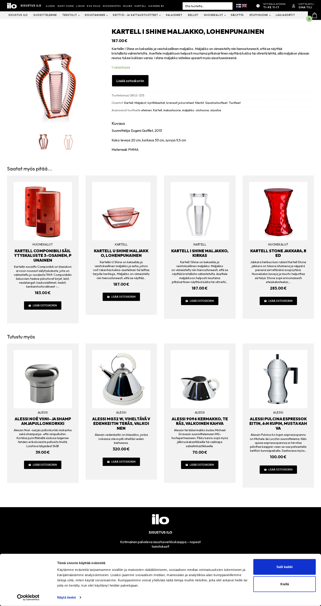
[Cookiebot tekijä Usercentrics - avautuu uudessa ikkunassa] (28, 597)
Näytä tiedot (66, 597)
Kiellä (284, 584)
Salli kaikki (284, 567)
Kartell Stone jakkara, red (278, 253)
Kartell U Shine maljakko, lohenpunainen (121, 253)
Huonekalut (43, 244)
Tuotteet (235, 103)
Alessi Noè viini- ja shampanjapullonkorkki (43, 421)
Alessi (43, 412)
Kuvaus (118, 123)
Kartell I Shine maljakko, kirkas (199, 253)
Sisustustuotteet (216, 103)
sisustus (215, 110)
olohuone (202, 110)
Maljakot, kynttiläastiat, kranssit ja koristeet (164, 103)
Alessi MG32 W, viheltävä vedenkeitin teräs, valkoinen (121, 423)
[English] (244, 5)
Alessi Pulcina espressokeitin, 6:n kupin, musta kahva (278, 423)
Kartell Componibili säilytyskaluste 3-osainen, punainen (42, 255)
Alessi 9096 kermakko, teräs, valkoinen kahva (200, 421)
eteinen (146, 110)
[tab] (213, 136)
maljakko (188, 110)
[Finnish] (239, 5)
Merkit (199, 103)
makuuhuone (172, 110)
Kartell (128, 103)
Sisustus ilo (31, 5)
